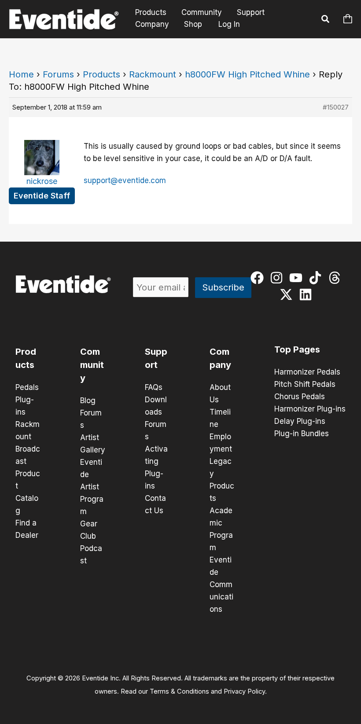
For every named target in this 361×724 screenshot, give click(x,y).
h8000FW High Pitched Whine (247, 74)
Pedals (27, 387)
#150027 (336, 107)
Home (21, 74)
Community (201, 12)
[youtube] (297, 277)
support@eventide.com (125, 180)
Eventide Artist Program (91, 487)
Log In (229, 24)
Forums (58, 74)
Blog (88, 400)
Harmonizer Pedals (307, 372)
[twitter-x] (288, 294)
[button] (325, 20)
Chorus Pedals (299, 396)
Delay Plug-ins (299, 421)
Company (152, 24)
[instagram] (278, 277)
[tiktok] (317, 277)
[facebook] (259, 277)
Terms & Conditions (179, 691)
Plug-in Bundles (301, 433)
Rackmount (152, 74)
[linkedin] (307, 294)
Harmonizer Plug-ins (310, 408)
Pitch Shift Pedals (304, 384)
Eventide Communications (221, 584)
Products (150, 12)
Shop (193, 24)
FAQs (153, 387)
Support (251, 12)
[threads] (336, 277)
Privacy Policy (244, 691)
